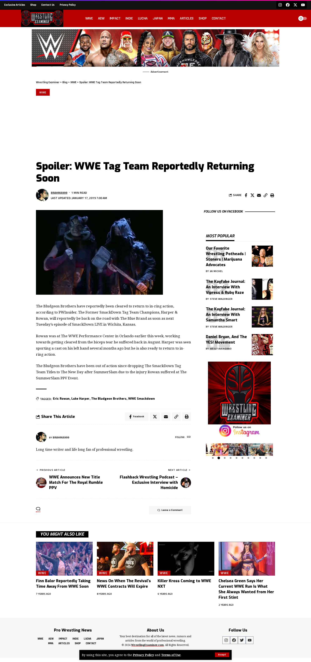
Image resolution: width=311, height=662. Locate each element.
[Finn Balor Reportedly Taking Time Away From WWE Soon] (64, 559)
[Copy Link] (265, 195)
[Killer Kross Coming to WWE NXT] (186, 559)
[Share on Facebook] (246, 195)
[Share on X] (252, 195)
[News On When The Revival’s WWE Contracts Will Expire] (125, 559)
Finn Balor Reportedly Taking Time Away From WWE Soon (63, 583)
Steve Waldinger (221, 299)
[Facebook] (288, 5)
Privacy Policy (143, 655)
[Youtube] (303, 5)
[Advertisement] (155, 127)
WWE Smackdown (141, 399)
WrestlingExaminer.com (147, 645)
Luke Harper (80, 399)
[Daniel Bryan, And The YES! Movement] (262, 344)
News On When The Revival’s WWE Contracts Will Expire (124, 583)
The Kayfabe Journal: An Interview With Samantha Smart (225, 315)
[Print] (272, 195)
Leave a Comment (172, 510)
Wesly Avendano (220, 349)
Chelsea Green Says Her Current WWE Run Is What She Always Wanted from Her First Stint (246, 589)
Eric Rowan (61, 399)
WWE (43, 92)
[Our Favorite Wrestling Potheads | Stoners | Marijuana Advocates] (262, 256)
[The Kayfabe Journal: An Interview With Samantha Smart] (262, 317)
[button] (210, 449)
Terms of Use (171, 655)
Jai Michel (216, 271)
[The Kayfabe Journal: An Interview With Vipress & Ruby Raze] (262, 289)
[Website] (189, 437)
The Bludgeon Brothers (109, 399)
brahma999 (59, 192)
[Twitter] (242, 640)
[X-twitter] (295, 5)
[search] (290, 18)
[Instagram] (280, 5)
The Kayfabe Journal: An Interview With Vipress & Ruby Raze (225, 287)
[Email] (259, 195)
